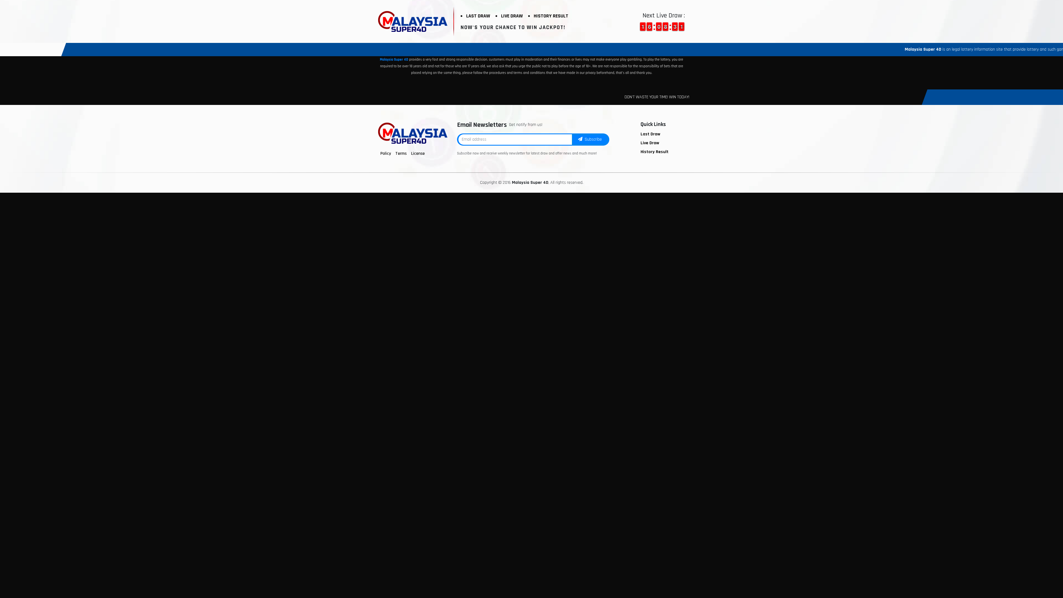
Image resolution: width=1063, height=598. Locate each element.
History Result (551, 16)
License (418, 153)
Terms (401, 153)
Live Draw (512, 16)
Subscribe (592, 139)
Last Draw (478, 16)
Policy (385, 153)
